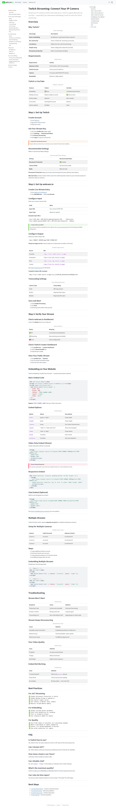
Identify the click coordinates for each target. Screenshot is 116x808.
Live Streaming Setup (62, 227)
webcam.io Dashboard (40, 192)
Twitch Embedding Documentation (40, 511)
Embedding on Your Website (97, 17)
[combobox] (112, 2)
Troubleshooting (95, 21)
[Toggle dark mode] (109, 2)
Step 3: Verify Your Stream (97, 15)
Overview (93, 9)
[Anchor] (39, 21)
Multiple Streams (95, 19)
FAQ (92, 25)
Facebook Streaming (37, 793)
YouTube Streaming (36, 791)
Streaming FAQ (35, 795)
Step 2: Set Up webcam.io (97, 13)
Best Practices (94, 23)
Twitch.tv (36, 120)
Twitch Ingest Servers (36, 268)
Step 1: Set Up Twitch (96, 11)
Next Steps (93, 27)
